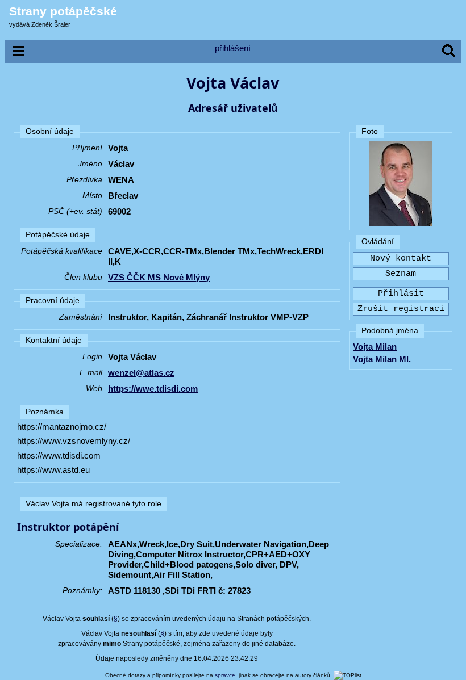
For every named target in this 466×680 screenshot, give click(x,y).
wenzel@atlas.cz (141, 372)
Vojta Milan (375, 346)
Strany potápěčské (63, 11)
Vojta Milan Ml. (382, 359)
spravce (225, 675)
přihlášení (233, 48)
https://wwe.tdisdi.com (153, 388)
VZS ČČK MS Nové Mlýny (159, 277)
